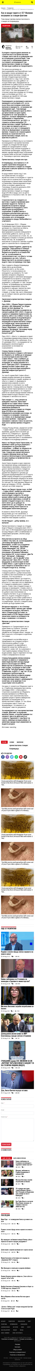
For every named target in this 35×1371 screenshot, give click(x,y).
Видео (15, 1330)
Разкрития (10, 8)
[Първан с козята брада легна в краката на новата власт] (17, 950)
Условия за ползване (25, 1339)
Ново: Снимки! (5, 1333)
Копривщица (14, 749)
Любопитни (21, 1321)
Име (2, 1103)
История (15, 1327)
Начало (3, 8)
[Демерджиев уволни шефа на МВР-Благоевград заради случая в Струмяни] (17, 1032)
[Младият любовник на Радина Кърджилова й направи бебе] (7, 1176)
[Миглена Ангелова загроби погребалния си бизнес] (17, 1004)
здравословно (5, 1327)
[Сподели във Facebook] (3, 757)
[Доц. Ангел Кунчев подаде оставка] (17, 1088)
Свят (29, 1321)
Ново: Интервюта (17, 1333)
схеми (12, 742)
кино (22, 1327)
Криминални (13, 1324)
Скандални (24, 1324)
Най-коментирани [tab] (19, 1158)
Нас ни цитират (5, 1330)
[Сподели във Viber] (7, 757)
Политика (4, 1324)
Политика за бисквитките (17, 1354)
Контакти (17, 1347)
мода (21, 1330)
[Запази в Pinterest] (21, 757)
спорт (29, 1327)
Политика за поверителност (9, 1339)
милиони (20, 742)
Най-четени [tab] (6, 1158)
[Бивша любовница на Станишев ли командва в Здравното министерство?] (17, 977)
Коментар (4, 1117)
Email (2, 1110)
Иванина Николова (8, 48)
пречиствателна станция (19, 745)
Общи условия (17, 1349)
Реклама (17, 1344)
